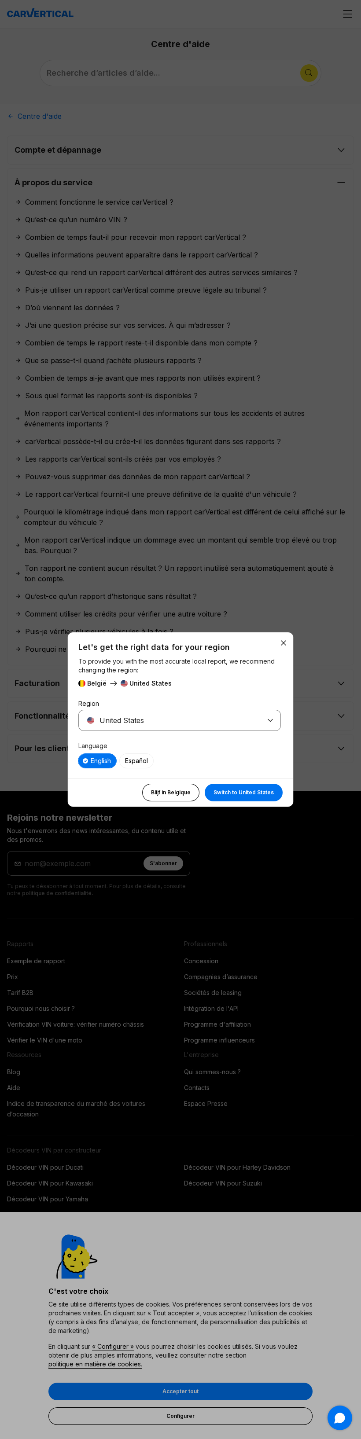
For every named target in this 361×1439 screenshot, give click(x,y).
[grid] (179, 761)
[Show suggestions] (270, 720)
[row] (97, 761)
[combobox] (169, 720)
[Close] (283, 643)
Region (88, 703)
